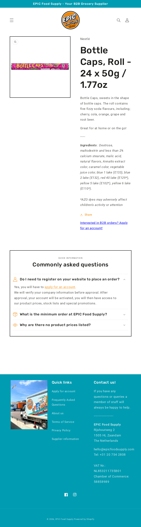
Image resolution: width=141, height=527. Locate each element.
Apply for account (63, 391)
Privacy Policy (61, 430)
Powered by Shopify (84, 519)
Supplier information (65, 439)
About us (58, 413)
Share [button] (88, 214)
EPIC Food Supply (64, 519)
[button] (11, 20)
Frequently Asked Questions (63, 402)
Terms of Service (63, 422)
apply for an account (60, 287)
